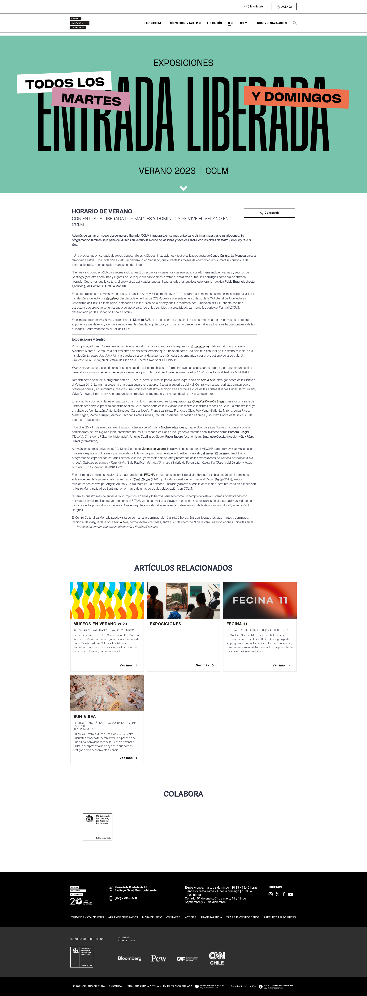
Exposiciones (165, 624)
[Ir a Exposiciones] (183, 600)
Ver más (126, 665)
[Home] (79, 23)
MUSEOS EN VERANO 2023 (100, 624)
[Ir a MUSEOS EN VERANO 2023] (107, 600)
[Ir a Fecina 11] (260, 600)
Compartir (272, 212)
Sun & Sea (85, 717)
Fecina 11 (237, 624)
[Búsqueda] (295, 23)
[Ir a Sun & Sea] (107, 693)
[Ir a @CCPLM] (271, 894)
